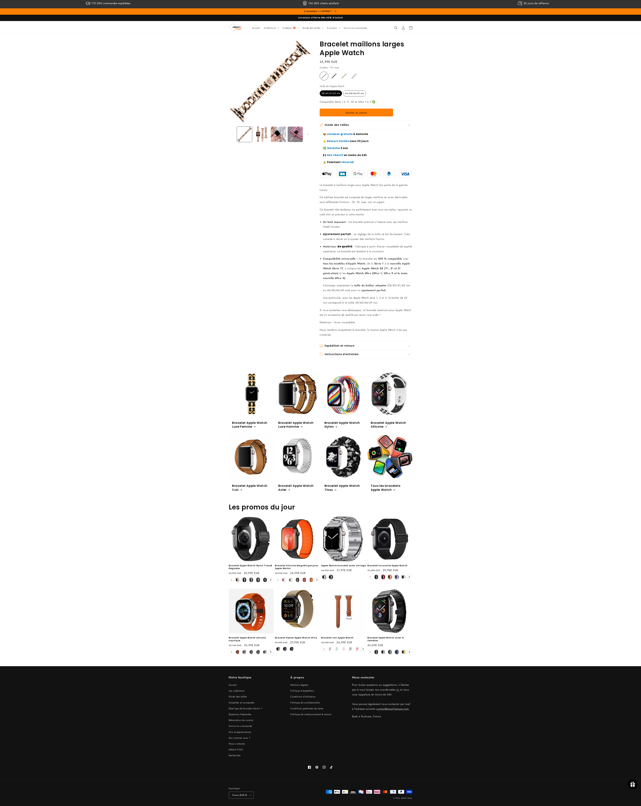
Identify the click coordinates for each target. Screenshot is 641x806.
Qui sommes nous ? (239, 738)
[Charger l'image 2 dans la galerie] (261, 134)
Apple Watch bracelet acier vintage (343, 565)
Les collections (237, 690)
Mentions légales (299, 685)
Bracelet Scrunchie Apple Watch (387, 565)
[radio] (324, 76)
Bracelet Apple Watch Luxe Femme (249, 425)
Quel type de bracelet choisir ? (245, 708)
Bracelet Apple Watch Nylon (342, 425)
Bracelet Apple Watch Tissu (342, 488)
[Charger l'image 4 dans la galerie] (295, 134)
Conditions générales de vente (306, 708)
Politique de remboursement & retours (311, 714)
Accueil (233, 685)
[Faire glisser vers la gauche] (232, 134)
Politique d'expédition (302, 690)
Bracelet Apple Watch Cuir (249, 488)
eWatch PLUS (236, 749)
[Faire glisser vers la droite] (307, 134)
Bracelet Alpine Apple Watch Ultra (296, 637)
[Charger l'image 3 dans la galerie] (278, 134)
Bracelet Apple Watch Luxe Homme (296, 425)
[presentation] (270, 579)
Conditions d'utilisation (302, 696)
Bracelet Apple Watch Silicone (388, 425)
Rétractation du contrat (241, 720)
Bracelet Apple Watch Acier (296, 488)
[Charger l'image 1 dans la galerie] (244, 134)
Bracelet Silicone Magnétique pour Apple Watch (296, 567)
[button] (271, 27)
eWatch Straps (406, 798)
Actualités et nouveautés (241, 702)
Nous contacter (237, 743)
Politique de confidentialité (304, 702)
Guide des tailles (238, 696)
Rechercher (235, 755)
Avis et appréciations (240, 732)
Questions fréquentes (240, 714)
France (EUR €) (239, 795)
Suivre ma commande (240, 726)
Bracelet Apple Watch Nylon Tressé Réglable (250, 567)
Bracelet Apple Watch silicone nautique (247, 639)
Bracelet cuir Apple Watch (337, 637)
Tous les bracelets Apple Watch (385, 488)
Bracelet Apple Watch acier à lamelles (385, 639)
